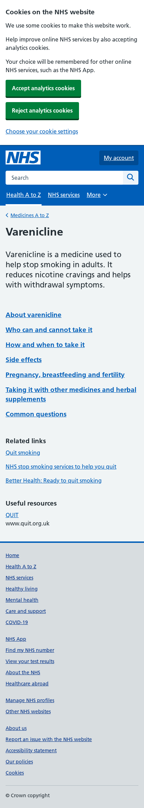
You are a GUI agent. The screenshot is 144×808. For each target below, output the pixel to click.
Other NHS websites (28, 711)
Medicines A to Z (29, 215)
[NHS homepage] (23, 158)
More (97, 197)
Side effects (24, 360)
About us (16, 728)
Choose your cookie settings (42, 131)
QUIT (12, 514)
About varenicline (34, 315)
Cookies (15, 773)
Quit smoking (23, 452)
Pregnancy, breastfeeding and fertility (65, 375)
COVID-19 (17, 622)
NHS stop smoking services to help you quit (61, 466)
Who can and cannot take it (49, 330)
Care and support (26, 611)
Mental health (22, 600)
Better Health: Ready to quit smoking (54, 480)
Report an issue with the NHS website (49, 739)
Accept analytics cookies (43, 88)
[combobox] (64, 178)
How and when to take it (45, 345)
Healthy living (22, 589)
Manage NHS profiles (30, 700)
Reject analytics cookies (42, 110)
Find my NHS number (30, 650)
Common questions (36, 414)
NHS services (64, 194)
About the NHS (23, 672)
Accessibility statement (31, 750)
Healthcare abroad (27, 683)
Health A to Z (21, 566)
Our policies (19, 762)
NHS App (16, 639)
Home (12, 555)
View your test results (30, 661)
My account (119, 157)
